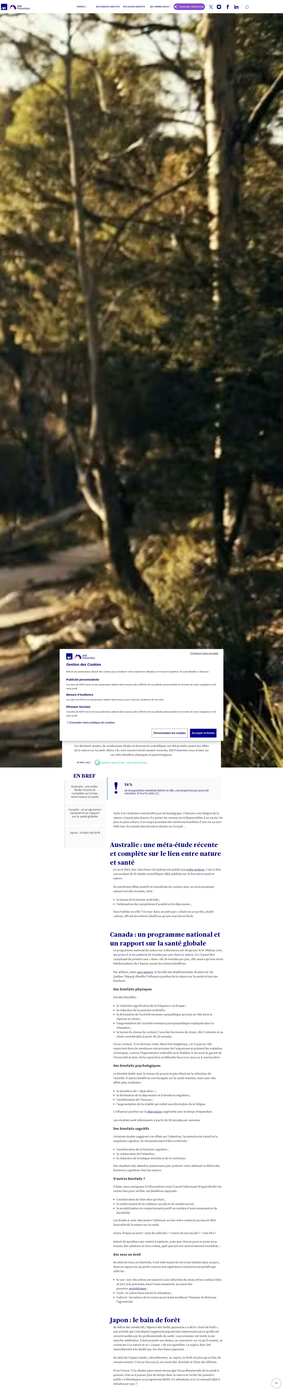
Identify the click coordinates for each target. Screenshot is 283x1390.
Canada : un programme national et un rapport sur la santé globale (84, 812)
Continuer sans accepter (204, 653)
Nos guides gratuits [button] (134, 6)
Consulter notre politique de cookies (92, 722)
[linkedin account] (235, 7)
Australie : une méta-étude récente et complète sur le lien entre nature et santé (84, 791)
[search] (245, 7)
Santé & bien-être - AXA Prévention (124, 762)
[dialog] (141, 695)
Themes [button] (80, 6)
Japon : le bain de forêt (84, 832)
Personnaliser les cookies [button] (170, 733)
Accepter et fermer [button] (203, 733)
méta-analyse (195, 869)
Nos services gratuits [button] (108, 6)
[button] (211, 7)
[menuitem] (82, 7)
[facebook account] (226, 7)
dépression (155, 1111)
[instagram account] (218, 7)
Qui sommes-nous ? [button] (160, 6)
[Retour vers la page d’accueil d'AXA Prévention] (15, 7)
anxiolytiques (137, 1288)
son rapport (145, 972)
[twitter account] (210, 7)
